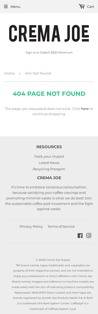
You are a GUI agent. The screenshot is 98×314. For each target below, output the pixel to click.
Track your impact (49, 156)
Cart (90, 6)
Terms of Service (61, 226)
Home (9, 73)
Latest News (49, 163)
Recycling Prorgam (49, 169)
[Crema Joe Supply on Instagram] (88, 236)
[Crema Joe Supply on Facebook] (80, 236)
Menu (15, 6)
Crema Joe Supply (58, 260)
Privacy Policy (31, 226)
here (85, 109)
